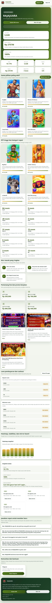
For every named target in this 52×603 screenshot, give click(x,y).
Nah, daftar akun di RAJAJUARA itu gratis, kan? (14, 549)
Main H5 (48, 2)
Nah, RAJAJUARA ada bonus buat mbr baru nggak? (15, 554)
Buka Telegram (13, 573)
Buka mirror (8, 498)
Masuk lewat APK (45, 77)
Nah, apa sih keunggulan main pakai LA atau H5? (14, 537)
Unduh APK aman (14, 22)
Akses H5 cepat (46, 373)
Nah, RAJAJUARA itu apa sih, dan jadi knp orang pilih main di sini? (19, 526)
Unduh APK (39, 2)
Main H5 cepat (37, 22)
